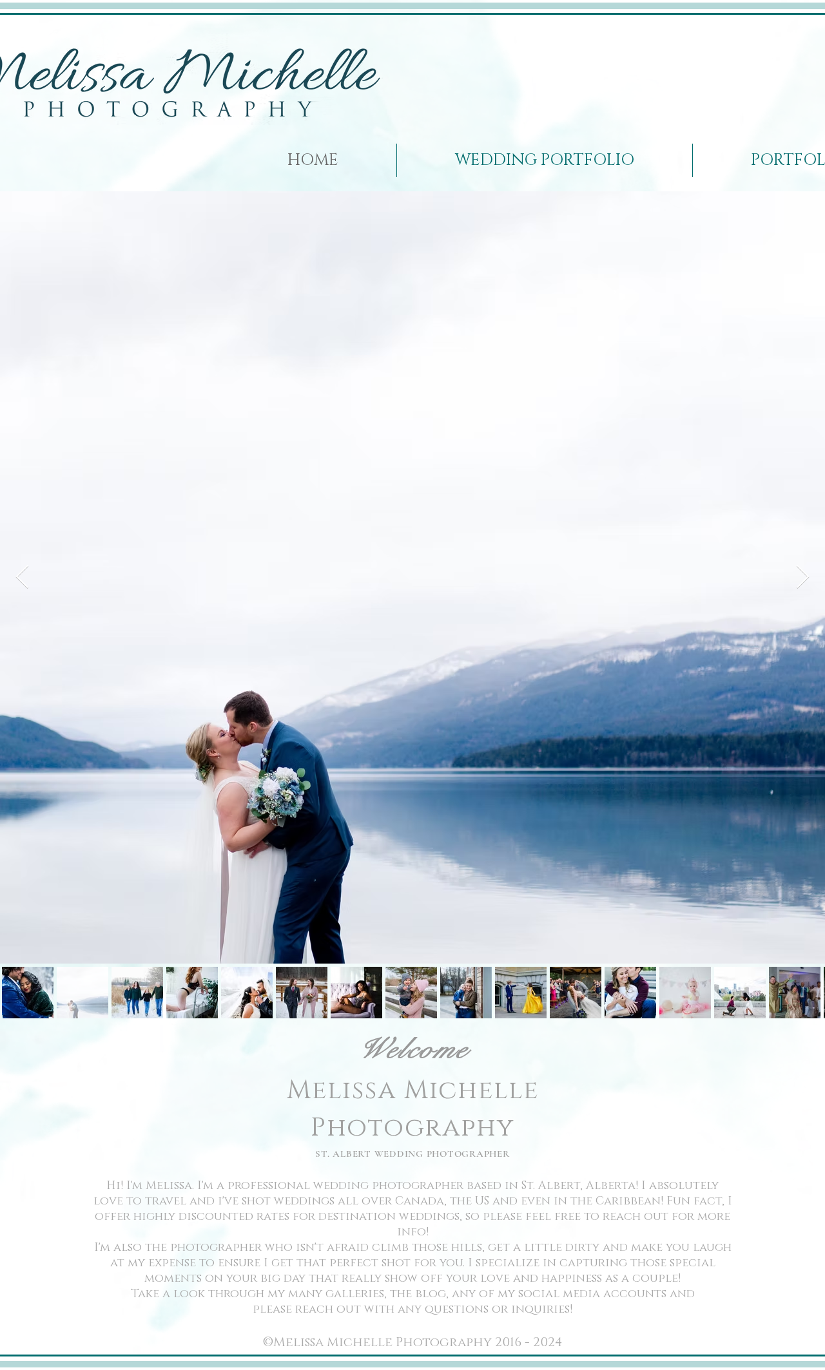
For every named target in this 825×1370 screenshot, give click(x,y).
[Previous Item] (22, 577)
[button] (544, 160)
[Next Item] (802, 577)
